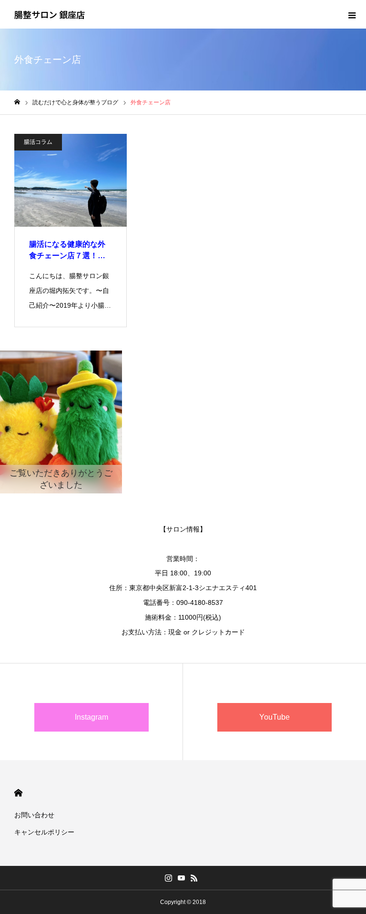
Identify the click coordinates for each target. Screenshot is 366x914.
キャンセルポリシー (44, 832)
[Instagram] (168, 878)
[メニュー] (351, 14)
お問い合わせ (34, 815)
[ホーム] (17, 102)
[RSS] (194, 878)
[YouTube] (181, 878)
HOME (18, 793)
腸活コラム (38, 142)
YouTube (274, 717)
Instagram (91, 717)
